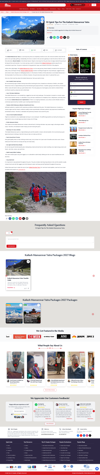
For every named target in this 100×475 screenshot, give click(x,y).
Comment (59, 50)
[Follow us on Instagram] (87, 435)
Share (46, 50)
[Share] (42, 22)
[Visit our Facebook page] (78, 435)
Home (2, 12)
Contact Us (78, 9)
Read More (49, 32)
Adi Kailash (32, 9)
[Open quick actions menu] (97, 468)
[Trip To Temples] (6, 5)
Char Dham (39, 9)
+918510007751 (21, 169)
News (73, 9)
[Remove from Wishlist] (28, 261)
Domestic (46, 9)
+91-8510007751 (62, 434)
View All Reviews (50, 423)
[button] (71, 92)
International (53, 9)
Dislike (22, 50)
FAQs (63, 9)
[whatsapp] (54, 37)
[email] (68, 37)
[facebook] (51, 37)
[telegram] (58, 37)
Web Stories (69, 9)
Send (34, 50)
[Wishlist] (87, 5)
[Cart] (90, 5)
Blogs (58, 9)
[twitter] (64, 37)
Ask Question (11, 246)
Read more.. (48, 418)
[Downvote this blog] (28, 288)
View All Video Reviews (50, 390)
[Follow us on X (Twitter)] (90, 435)
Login (94, 4)
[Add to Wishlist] (42, 19)
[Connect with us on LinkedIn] (84, 435)
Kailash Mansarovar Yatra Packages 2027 (20, 12)
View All (93, 55)
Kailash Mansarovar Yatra (26, 68)
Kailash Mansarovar (23, 9)
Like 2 (10, 50)
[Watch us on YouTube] (81, 435)
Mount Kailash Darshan (27, 70)
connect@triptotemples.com (47, 434)
